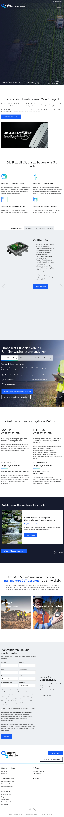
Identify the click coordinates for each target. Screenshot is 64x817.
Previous (3, 285)
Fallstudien (37, 778)
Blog (2, 797)
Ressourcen (6, 791)
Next (61, 285)
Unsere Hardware (8, 768)
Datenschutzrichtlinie (46, 814)
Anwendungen (7, 778)
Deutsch (58, 1)
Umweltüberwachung (7, 781)
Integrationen (37, 773)
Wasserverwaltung (6, 784)
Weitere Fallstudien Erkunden (14, 551)
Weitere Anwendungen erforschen (16, 397)
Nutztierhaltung (9, 379)
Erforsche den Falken (11, 117)
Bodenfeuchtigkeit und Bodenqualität (46, 375)
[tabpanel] (32, 42)
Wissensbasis (46, 695)
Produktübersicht (6, 802)
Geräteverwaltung (38, 771)
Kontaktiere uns (6, 794)
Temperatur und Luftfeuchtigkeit (14, 375)
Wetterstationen (10, 384)
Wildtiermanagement (41, 379)
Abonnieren (4, 804)
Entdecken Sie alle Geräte (51, 759)
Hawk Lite (4, 773)
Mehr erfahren (41, 286)
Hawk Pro (4, 771)
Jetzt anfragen (55, 753)
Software (36, 768)
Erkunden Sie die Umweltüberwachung (17, 391)
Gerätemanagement (7, 786)
